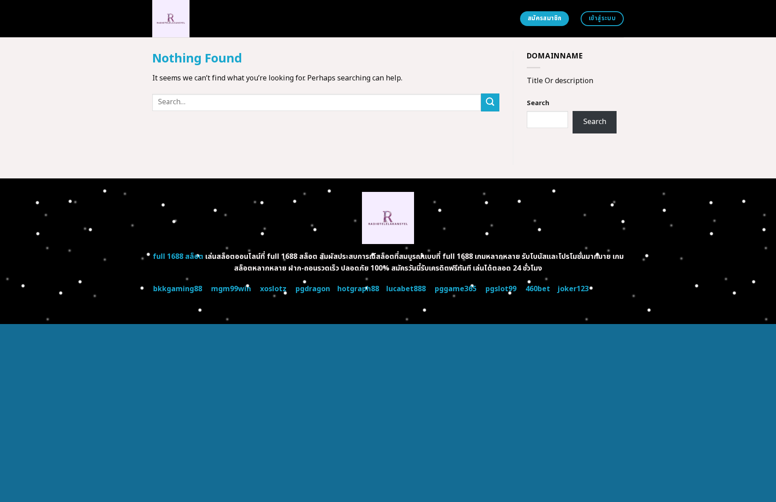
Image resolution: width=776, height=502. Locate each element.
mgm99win (231, 289)
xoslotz (273, 289)
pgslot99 (500, 289)
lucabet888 (406, 289)
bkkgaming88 (177, 289)
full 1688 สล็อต (178, 256)
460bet (537, 289)
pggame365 (455, 289)
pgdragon (312, 289)
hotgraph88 (358, 289)
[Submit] (490, 102)
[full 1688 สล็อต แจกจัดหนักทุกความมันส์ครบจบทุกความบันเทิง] (236, 18)
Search (538, 103)
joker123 (573, 289)
